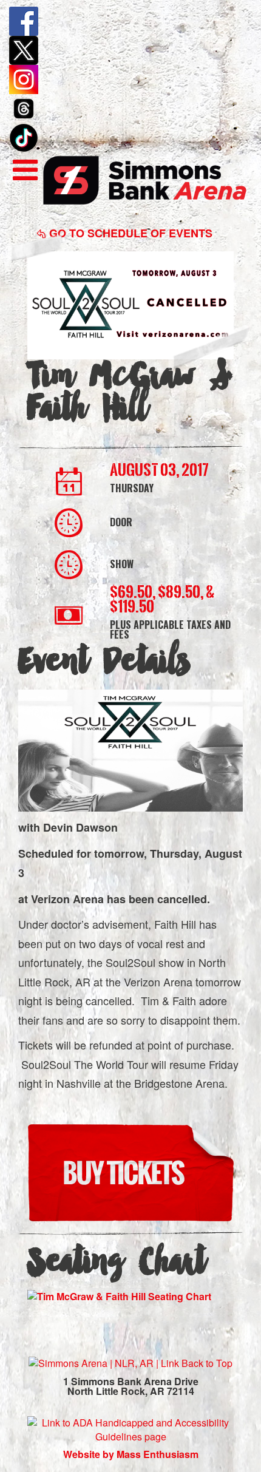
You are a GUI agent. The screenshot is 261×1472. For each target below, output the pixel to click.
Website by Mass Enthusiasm (130, 1454)
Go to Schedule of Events (129, 233)
